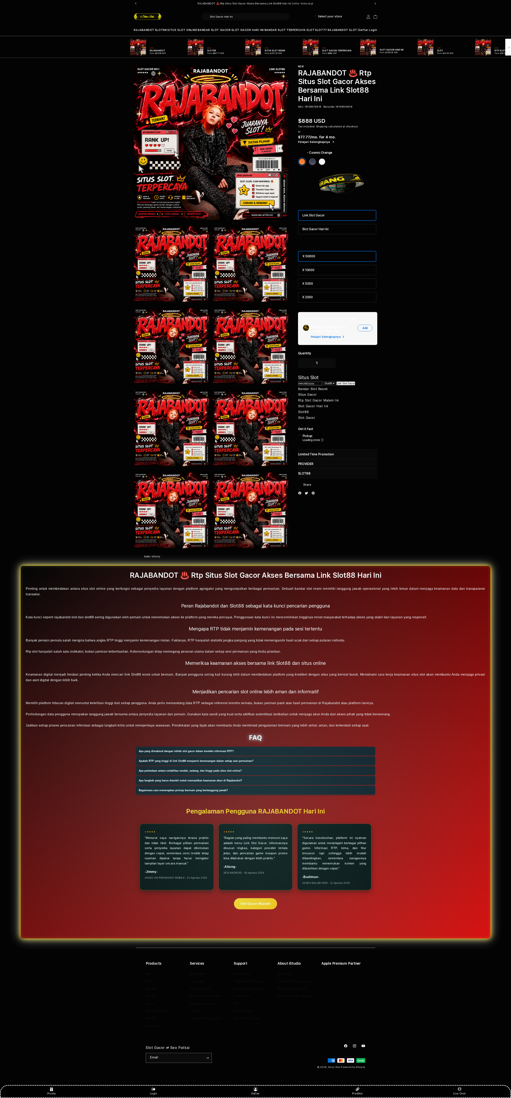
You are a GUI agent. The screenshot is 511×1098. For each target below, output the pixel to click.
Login (153, 1093)
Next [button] (375, 4)
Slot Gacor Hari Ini (315, 229)
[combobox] (245, 16)
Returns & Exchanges (249, 988)
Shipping (322, 126)
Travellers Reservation (206, 1018)
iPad (149, 981)
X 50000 (308, 256)
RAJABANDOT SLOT (342, 30)
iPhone (150, 988)
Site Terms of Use (246, 1018)
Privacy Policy (244, 1011)
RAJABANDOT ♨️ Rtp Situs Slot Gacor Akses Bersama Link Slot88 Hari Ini (255, 3)
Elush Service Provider (205, 996)
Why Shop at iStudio (292, 988)
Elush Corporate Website (295, 996)
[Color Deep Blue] (312, 162)
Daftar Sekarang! (302, 3)
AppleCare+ (198, 974)
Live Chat (459, 1093)
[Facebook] (301, 494)
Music (150, 1003)
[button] (144, 30)
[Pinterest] (314, 494)
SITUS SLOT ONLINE (182, 30)
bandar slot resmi (308, 588)
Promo (51, 1093)
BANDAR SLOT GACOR (214, 30)
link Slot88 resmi (138, 674)
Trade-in (196, 1011)
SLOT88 (161, 30)
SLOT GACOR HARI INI (247, 30)
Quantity (304, 353)
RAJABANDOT (144, 30)
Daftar (255, 1093)
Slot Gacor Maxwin (255, 903)
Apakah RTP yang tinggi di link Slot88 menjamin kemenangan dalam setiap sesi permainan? (196, 760)
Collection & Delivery (249, 981)
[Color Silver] (322, 162)
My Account (242, 974)
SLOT (310, 30)
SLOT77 (321, 30)
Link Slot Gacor (313, 215)
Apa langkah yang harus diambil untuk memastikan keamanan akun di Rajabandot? (190, 780)
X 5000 (307, 283)
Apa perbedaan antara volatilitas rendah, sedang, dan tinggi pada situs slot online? (190, 770)
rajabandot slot (65, 617)
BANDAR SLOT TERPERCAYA (285, 30)
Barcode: (329, 106)
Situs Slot (153, 1025)
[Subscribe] (207, 1058)
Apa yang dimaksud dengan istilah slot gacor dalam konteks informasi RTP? (186, 750)
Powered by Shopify (353, 1067)
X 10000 (308, 270)
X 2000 (307, 297)
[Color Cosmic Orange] (302, 162)
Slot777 (151, 1018)
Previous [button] (136, 4)
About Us (284, 974)
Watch (150, 996)
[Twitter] (307, 494)
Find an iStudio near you (294, 981)
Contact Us (242, 996)
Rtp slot (32, 651)
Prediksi (357, 1093)
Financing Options (202, 1003)
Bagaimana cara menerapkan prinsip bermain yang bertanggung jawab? (183, 790)
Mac (149, 974)
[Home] (147, 17)
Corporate (197, 981)
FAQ (237, 1003)
